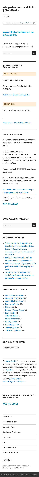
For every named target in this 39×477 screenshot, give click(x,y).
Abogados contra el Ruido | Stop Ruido (16, 466)
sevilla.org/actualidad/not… (14, 381)
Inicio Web (7, 417)
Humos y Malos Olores (14, 310)
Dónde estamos (9, 447)
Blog (5, 442)
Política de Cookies (22, 123)
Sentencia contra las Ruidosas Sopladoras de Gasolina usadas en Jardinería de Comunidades (19, 275)
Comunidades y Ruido (14, 301)
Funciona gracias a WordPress (13, 468)
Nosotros (6, 437)
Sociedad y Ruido (12, 325)
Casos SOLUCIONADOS (14, 298)
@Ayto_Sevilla (10, 361)
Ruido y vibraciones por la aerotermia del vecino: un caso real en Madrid (20, 252)
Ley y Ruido (10, 313)
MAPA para (16, 95)
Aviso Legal (8, 123)
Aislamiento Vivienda (14, 295)
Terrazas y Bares (12, 327)
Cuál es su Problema (11, 432)
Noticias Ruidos (11, 316)
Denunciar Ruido (12, 304)
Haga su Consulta (10, 453)
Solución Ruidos (9, 427)
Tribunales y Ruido (13, 330)
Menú (6, 16)
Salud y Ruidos (11, 322)
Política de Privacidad (9, 474)
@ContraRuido (15, 379)
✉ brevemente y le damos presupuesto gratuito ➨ (18, 190)
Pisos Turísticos (12, 319)
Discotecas (9, 307)
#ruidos (9, 370)
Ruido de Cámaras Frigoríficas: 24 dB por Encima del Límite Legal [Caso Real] (20, 266)
